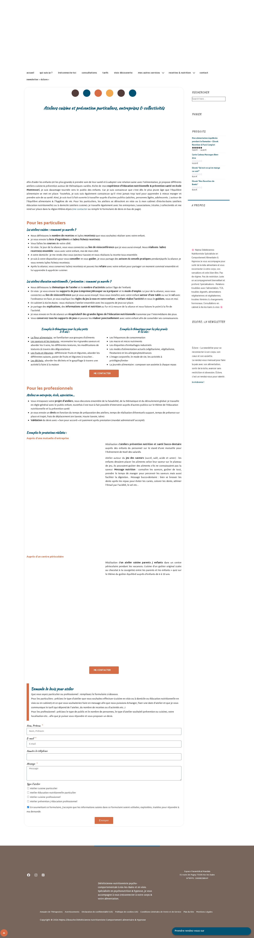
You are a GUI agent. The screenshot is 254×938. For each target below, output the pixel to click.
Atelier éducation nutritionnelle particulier (53, 793)
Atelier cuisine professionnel (45, 797)
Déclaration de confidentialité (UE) (97, 912)
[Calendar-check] (132, 93)
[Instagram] (86, 93)
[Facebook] (75, 93)
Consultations (89, 73)
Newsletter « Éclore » (38, 80)
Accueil (30, 73)
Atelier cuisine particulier (43, 789)
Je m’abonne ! (198, 382)
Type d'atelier (33, 784)
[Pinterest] (98, 93)
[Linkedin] (109, 93)
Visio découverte (123, 73)
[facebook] (28, 875)
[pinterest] (43, 875)
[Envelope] (121, 93)
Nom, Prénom (34, 725)
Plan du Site (188, 912)
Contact (204, 73)
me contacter (80, 209)
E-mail (30, 738)
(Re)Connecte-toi (67, 73)
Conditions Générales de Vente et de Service (160, 912)
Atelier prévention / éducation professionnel (53, 802)
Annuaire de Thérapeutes (51, 912)
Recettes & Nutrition (180, 73)
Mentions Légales (204, 912)
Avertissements (72, 912)
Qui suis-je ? (46, 73)
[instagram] (36, 875)
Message (31, 764)
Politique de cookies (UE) (126, 912)
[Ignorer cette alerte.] (177, 687)
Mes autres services (149, 73)
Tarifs (105, 73)
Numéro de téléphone (37, 751)
